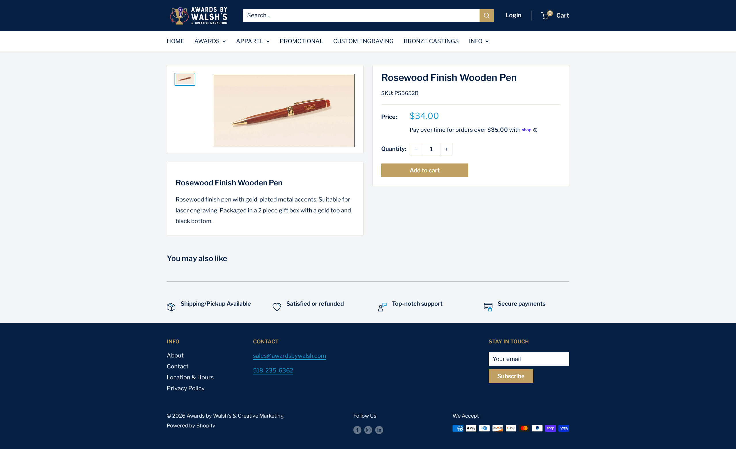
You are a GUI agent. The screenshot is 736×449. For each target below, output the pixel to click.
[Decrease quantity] (416, 149)
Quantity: (393, 148)
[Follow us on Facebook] (357, 430)
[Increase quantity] (446, 149)
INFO (475, 41)
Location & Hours (190, 377)
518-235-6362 (273, 370)
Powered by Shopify (191, 426)
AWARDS (207, 41)
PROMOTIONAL (301, 41)
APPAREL (249, 41)
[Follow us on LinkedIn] (379, 430)
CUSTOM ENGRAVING (363, 41)
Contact (178, 366)
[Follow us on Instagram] (368, 430)
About (175, 355)
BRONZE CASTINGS (431, 41)
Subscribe (511, 376)
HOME (175, 41)
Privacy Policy (186, 388)
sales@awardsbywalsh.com (289, 355)
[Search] (487, 15)
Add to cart (425, 170)
